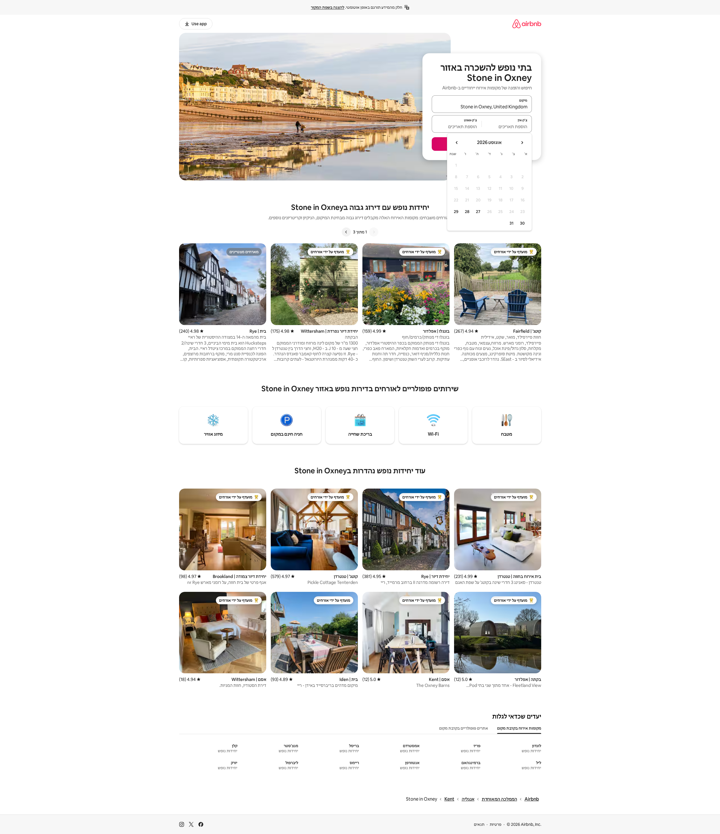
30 (522, 223)
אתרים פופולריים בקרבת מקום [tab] (463, 728)
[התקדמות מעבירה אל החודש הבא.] (457, 142)
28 (467, 211)
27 (478, 211)
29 (456, 211)
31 (511, 223)
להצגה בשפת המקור (327, 7)
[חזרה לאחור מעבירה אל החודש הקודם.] (522, 142)
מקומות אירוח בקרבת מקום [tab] (519, 728)
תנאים (479, 824)
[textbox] (506, 126)
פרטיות (495, 824)
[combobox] (481, 106)
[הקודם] (373, 232)
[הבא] (346, 232)
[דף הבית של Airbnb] (526, 24)
